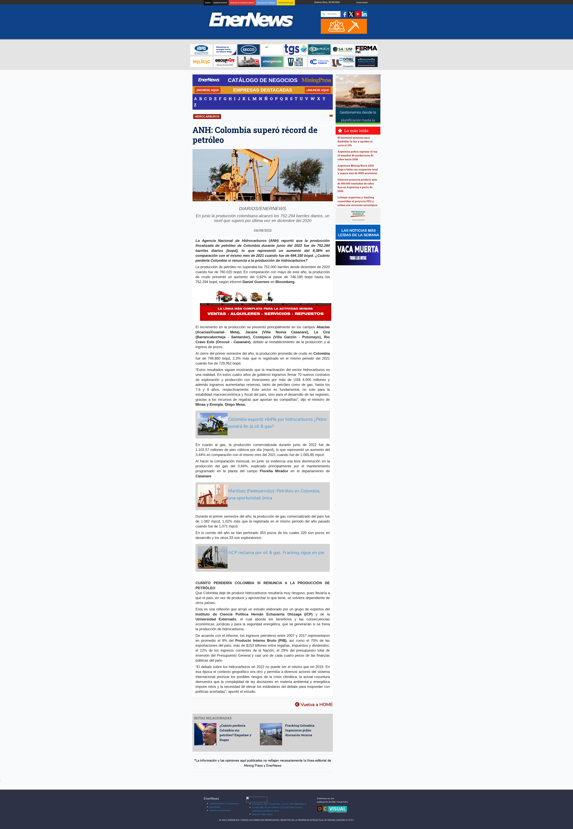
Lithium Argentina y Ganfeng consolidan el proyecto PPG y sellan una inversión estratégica (357, 201)
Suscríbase (215, 806)
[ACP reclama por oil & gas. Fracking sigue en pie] (262, 567)
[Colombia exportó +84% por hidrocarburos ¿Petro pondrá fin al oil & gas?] (262, 434)
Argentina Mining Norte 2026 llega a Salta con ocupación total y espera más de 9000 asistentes (358, 169)
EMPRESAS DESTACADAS (262, 90)
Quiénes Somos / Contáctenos (224, 803)
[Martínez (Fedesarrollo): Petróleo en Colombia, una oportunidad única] (262, 506)
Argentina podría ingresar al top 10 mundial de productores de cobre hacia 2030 (357, 155)
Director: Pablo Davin (262, 814)
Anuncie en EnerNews (220, 810)
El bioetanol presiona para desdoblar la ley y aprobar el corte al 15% (355, 141)
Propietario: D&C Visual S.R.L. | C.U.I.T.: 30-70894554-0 (279, 803)
